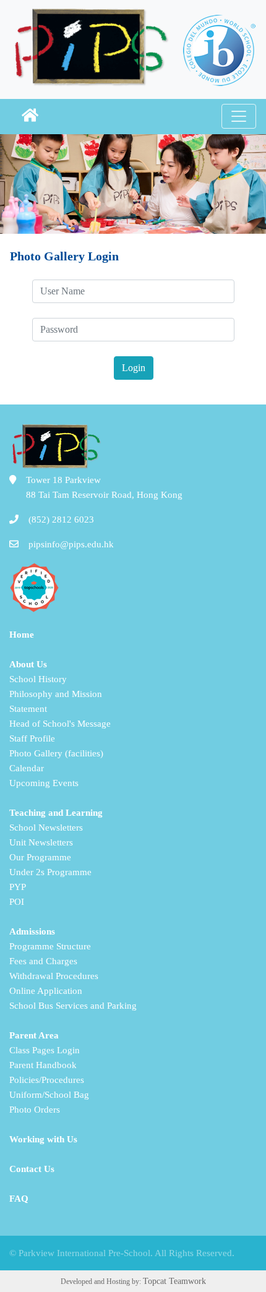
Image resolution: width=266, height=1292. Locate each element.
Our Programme (40, 857)
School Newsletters (46, 827)
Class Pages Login (44, 1050)
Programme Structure (50, 946)
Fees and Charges (43, 961)
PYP (17, 887)
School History (38, 679)
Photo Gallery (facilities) (56, 753)
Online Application (45, 991)
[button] (30, 116)
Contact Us (31, 1169)
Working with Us (43, 1139)
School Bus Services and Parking (73, 1006)
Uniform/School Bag (49, 1095)
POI (16, 902)
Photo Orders (34, 1109)
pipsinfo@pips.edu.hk (71, 544)
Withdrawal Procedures (53, 976)
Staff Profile (32, 738)
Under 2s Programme (50, 872)
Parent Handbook (43, 1065)
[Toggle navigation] (238, 116)
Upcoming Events (44, 783)
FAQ (18, 1199)
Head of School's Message (60, 724)
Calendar (26, 768)
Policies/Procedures (46, 1080)
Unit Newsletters (41, 842)
